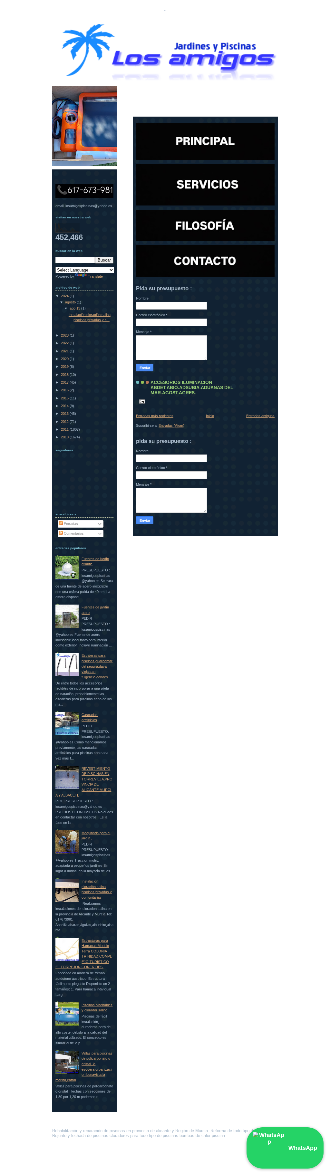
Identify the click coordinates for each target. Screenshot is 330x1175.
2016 (65, 390)
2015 (65, 398)
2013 (65, 414)
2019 (65, 366)
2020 (65, 359)
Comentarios (73, 533)
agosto (71, 302)
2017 (65, 382)
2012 (65, 422)
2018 (65, 375)
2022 (65, 343)
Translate (95, 276)
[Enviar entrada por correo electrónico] (141, 401)
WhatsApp (302, 1148)
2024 (65, 296)
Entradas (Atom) (171, 425)
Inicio (210, 416)
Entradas (70, 524)
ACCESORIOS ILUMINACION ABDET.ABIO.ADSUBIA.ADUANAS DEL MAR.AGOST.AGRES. (191, 387)
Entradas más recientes (154, 416)
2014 (65, 406)
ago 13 (75, 308)
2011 (65, 429)
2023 (65, 335)
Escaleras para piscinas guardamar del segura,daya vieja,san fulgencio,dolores (97, 666)
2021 (65, 351)
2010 (65, 437)
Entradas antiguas (260, 416)
